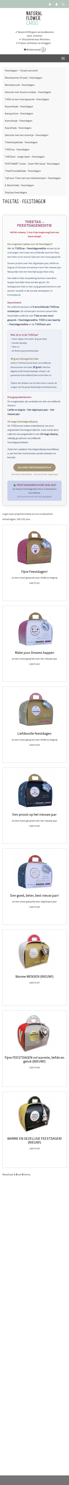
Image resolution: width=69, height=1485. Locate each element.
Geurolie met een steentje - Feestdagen (26, 135)
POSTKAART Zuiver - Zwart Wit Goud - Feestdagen (32, 163)
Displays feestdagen (16, 192)
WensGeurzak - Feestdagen (19, 84)
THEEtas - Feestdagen (17, 149)
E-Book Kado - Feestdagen (19, 185)
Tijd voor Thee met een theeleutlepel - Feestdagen (33, 178)
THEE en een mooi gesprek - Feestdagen (27, 99)
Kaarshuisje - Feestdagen (18, 120)
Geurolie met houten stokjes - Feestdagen (28, 92)
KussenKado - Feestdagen (19, 106)
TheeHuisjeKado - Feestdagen (21, 142)
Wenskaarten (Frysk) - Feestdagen (23, 77)
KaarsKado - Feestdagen (18, 127)
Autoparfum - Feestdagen (19, 113)
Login (5, 513)
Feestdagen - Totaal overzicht (21, 70)
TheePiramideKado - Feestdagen (23, 170)
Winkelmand (33, 49)
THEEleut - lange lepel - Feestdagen (25, 156)
